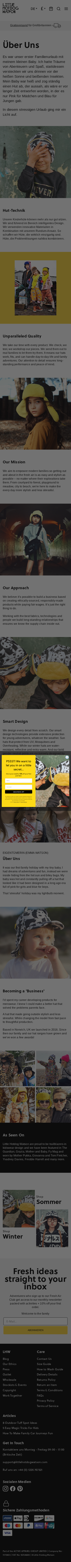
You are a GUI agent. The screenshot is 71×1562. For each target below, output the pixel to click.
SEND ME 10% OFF (18, 792)
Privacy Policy (16, 802)
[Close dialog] (67, 757)
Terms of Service (24, 802)
